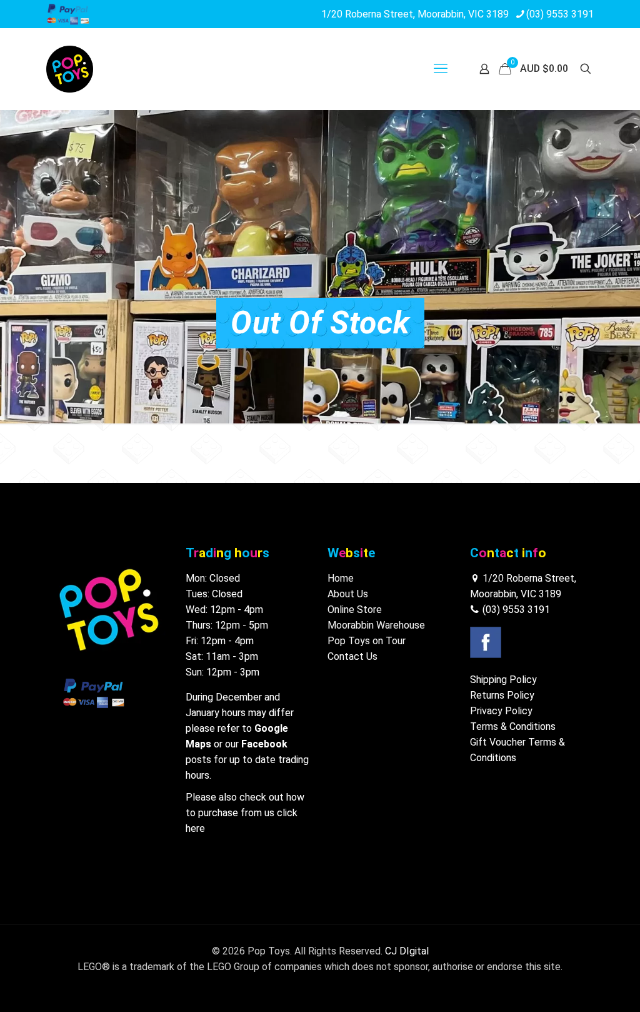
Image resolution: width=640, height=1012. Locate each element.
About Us (348, 594)
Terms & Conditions (513, 726)
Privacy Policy (501, 711)
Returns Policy (502, 695)
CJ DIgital (407, 951)
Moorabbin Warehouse (376, 625)
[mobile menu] (440, 68)
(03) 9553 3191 (560, 14)
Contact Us (353, 656)
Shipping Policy (503, 680)
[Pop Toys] (69, 68)
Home (341, 578)
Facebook (264, 744)
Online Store (355, 609)
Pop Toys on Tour (367, 641)
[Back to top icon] (580, 986)
